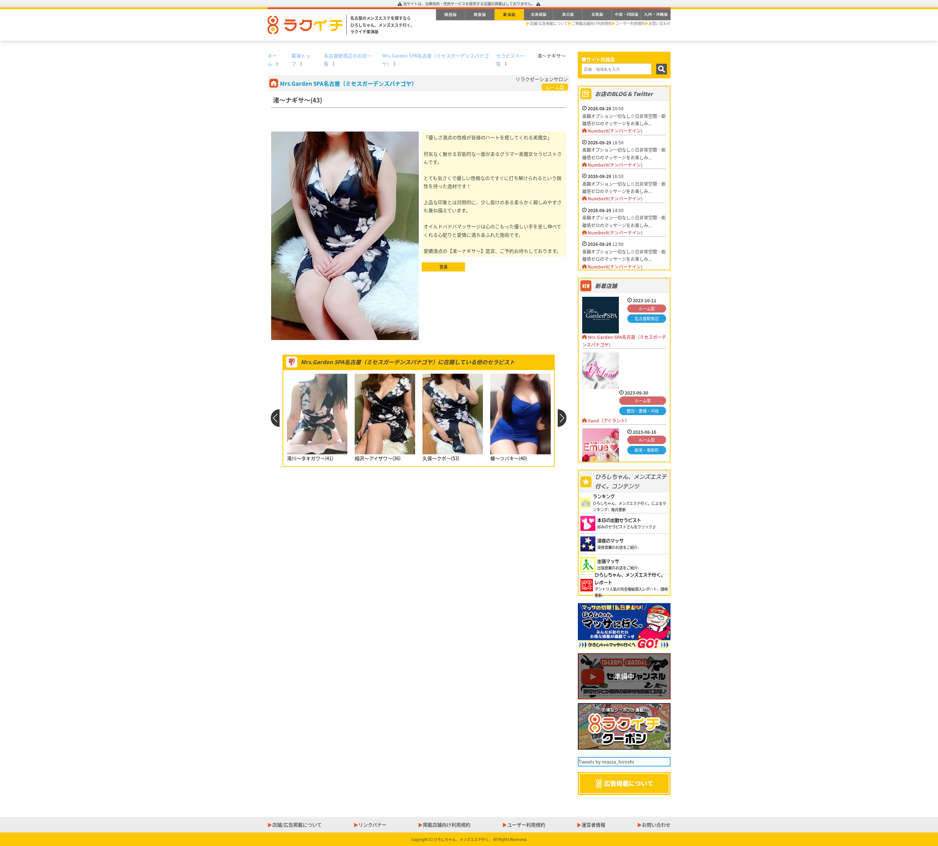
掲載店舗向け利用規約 (446, 824)
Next (562, 418)
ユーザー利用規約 (630, 23)
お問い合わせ (660, 23)
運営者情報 (593, 824)
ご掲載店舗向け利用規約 (592, 23)
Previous (275, 418)
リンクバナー (372, 824)
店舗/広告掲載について (549, 23)
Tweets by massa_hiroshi (606, 761)
